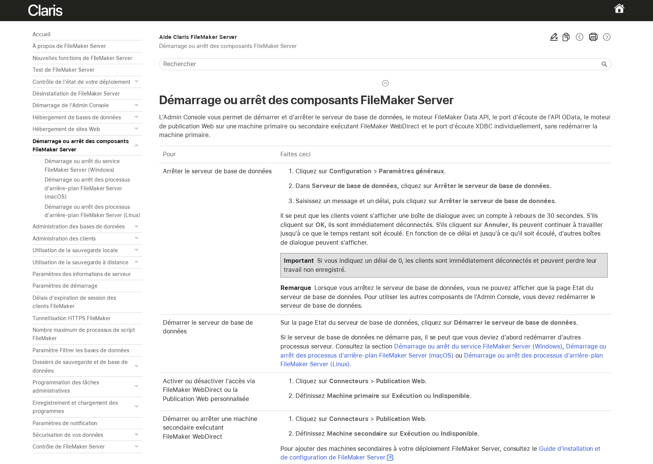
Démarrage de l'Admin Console (70, 105)
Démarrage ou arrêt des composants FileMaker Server (80, 145)
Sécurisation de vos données (67, 435)
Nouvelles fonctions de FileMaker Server (82, 58)
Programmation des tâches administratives (65, 386)
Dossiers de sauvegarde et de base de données (80, 366)
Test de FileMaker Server (63, 70)
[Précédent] (580, 37)
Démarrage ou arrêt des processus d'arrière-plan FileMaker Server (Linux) (92, 211)
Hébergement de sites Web (66, 129)
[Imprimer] (593, 37)
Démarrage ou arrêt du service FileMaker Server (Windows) (82, 165)
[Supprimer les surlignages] (554, 37)
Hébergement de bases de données (76, 117)
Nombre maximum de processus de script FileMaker (83, 334)
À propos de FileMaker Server (69, 46)
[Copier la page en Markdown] (566, 37)
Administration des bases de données (78, 227)
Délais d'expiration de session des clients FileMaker (74, 302)
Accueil (41, 34)
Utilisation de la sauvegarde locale (75, 250)
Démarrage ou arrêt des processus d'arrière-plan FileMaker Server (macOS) (87, 188)
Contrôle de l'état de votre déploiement (81, 82)
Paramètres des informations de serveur (81, 274)
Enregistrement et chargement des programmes (75, 407)
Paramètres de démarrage (64, 286)
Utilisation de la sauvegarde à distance (80, 262)
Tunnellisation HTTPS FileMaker (71, 318)
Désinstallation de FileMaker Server (76, 94)
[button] (137, 82)
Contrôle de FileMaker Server (68, 447)
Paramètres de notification (64, 423)
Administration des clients (64, 239)
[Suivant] (606, 37)
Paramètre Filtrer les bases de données (80, 350)
